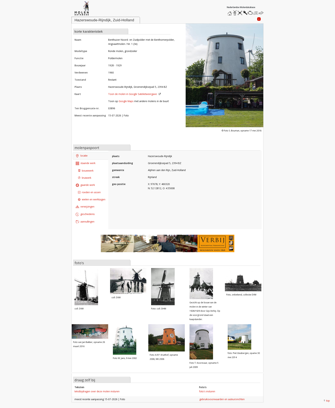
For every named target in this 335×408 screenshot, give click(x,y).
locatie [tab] (84, 155)
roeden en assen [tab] (91, 192)
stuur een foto (256, 12)
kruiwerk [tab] (86, 177)
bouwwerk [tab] (88, 170)
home (230, 12)
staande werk (87, 163)
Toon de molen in (132, 94)
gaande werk (87, 185)
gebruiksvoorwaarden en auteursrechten (222, 399)
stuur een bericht (262, 12)
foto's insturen (207, 391)
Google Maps (126, 101)
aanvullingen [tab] (87, 221)
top (328, 400)
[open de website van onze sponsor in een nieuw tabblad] (167, 245)
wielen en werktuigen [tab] (93, 199)
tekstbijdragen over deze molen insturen (97, 391)
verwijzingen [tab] (87, 206)
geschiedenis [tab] (87, 214)
